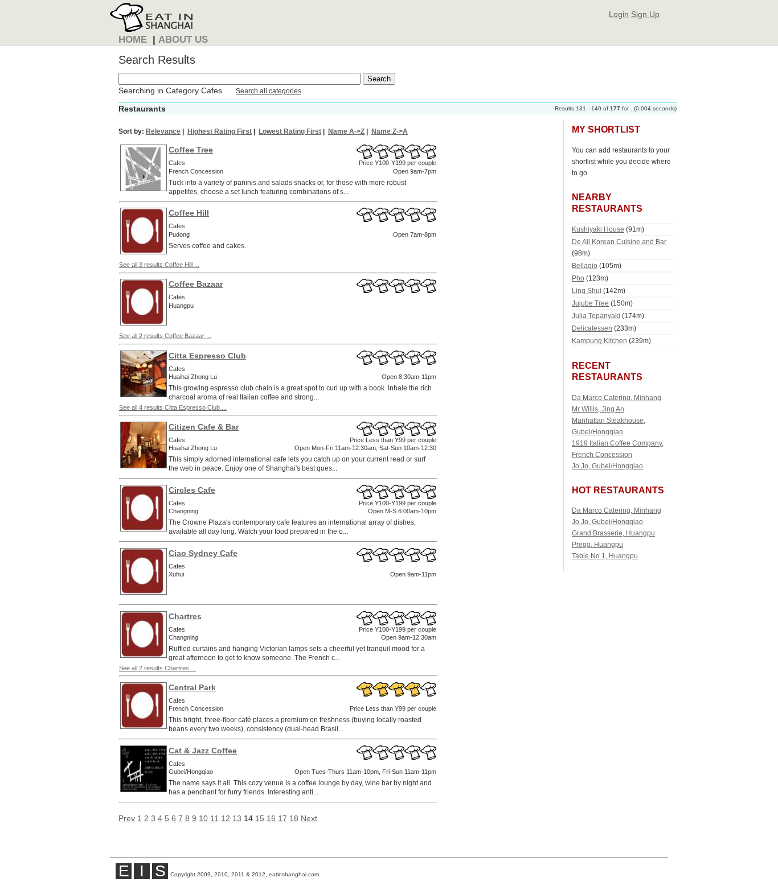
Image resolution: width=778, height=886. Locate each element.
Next (309, 818)
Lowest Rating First (290, 131)
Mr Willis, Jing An (598, 409)
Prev (126, 818)
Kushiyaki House (598, 229)
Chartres (185, 616)
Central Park (192, 687)
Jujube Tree (590, 303)
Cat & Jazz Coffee (203, 750)
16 (271, 818)
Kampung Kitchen (599, 340)
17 (282, 818)
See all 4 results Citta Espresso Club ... (173, 407)
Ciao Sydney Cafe (203, 553)
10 (203, 818)
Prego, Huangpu (597, 544)
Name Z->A (389, 131)
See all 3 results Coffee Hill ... (159, 264)
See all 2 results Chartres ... (157, 668)
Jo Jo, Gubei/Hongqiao (607, 465)
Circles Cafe (192, 489)
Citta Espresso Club (207, 355)
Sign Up (645, 14)
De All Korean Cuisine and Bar (619, 241)
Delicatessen (592, 328)
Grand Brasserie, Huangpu (613, 533)
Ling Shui (586, 290)
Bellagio (584, 265)
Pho (578, 278)
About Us (183, 39)
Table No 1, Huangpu (605, 555)
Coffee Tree (191, 149)
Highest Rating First (219, 131)
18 (293, 818)
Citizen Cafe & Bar (204, 426)
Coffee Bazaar (196, 284)
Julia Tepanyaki (596, 315)
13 (236, 818)
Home (132, 39)
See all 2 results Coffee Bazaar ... (165, 335)
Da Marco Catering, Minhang (616, 397)
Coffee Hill (189, 212)
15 (259, 818)
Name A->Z (346, 131)
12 (225, 818)
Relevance (163, 131)
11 (214, 818)
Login (619, 14)
